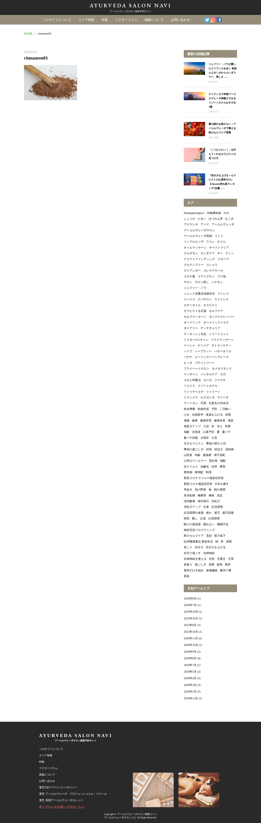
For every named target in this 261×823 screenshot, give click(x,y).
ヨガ (223, 374)
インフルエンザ (194, 241)
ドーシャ (189, 345)
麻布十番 (225, 570)
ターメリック (192, 322)
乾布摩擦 (189, 408)
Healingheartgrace (194, 212)
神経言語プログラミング (199, 529)
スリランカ (221, 299)
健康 (195, 420)
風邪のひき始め (194, 570)
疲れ (209, 512)
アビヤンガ (191, 224)
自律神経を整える (195, 558)
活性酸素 (189, 501)
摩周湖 (188, 472)
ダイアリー (191, 328)
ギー (220, 253)
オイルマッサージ (195, 247)
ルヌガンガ (207, 397)
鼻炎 (186, 576)
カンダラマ (207, 253)
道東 (211, 564)
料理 (208, 472)
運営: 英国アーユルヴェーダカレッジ (61, 800)
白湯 (203, 518)
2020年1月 (190, 691)
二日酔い (225, 408)
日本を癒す (222, 483)
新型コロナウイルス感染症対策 (204, 477)
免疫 (230, 420)
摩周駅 (199, 472)
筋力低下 (220, 535)
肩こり (188, 547)
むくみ (229, 218)
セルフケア (216, 310)
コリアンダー (192, 270)
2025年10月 (191, 611)
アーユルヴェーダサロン (199, 230)
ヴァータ (223, 397)
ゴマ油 (221, 276)
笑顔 (209, 535)
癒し (195, 518)
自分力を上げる (216, 547)
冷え (219, 426)
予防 (214, 408)
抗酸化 (204, 466)
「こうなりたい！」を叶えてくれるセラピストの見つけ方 (222, 154)
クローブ (223, 259)
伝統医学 (197, 414)
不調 (203, 403)
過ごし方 (200, 564)
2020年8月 (190, 658)
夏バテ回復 (191, 437)
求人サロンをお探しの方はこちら (61, 807)
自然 (212, 558)
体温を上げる (214, 414)
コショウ (212, 264)
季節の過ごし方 (194, 449)
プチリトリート (205, 362)
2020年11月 (191, 638)
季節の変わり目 (216, 443)
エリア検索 (86, 20)
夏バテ (226, 431)
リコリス (189, 385)
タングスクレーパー (222, 316)
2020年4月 (190, 678)
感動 (223, 460)
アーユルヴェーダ (222, 224)
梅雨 (211, 495)
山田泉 (188, 455)
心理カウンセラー (195, 460)
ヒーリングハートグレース (212, 356)
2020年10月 (191, 644)
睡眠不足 (223, 524)
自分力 (199, 547)
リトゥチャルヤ (194, 391)
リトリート (213, 391)
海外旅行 (203, 501)
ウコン (210, 241)
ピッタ (188, 362)
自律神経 (209, 553)
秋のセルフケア (194, 535)
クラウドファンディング (199, 259)
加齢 (186, 431)
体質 (228, 414)
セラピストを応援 (195, 310)
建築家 (207, 455)
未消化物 (189, 495)
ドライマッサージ (222, 339)
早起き (188, 489)
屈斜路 (229, 449)
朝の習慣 (219, 489)
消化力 (215, 501)
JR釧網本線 (214, 212)
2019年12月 (191, 698)
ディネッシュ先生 (195, 334)
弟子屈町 (219, 455)
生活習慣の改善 (194, 512)
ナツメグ (203, 345)
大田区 (204, 437)
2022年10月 (191, 618)
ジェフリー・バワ (195, 287)
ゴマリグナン (206, 276)
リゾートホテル (208, 385)
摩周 (222, 466)
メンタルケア (209, 374)
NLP (226, 212)
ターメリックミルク (216, 322)
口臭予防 (208, 431)
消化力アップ (192, 506)
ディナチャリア (210, 328)
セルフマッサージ (195, 316)
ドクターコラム (126, 20)
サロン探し (202, 282)
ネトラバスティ (221, 345)
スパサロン (205, 299)
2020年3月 (190, 684)
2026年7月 (190, 605)
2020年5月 (190, 671)
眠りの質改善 (192, 524)
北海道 (196, 431)
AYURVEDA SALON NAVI (130, 5)
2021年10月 (191, 631)
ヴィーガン (191, 403)
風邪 (228, 564)
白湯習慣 (214, 518)
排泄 (214, 466)
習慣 (229, 541)
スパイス (189, 299)
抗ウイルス (191, 466)
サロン (188, 282)
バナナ (188, 356)
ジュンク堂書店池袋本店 (199, 293)
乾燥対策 (203, 408)
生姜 (206, 506)
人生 (186, 414)
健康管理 (205, 420)
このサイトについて (57, 20)
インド (219, 235)
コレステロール (213, 270)
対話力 (218, 449)
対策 (209, 449)
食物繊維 (212, 570)
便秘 (186, 420)
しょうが (189, 218)
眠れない (209, 524)
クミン (229, 253)
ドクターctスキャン (196, 339)
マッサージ (191, 374)
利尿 (228, 426)
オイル (221, 241)
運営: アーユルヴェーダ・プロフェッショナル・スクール (73, 793)
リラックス (191, 397)
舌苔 (231, 558)
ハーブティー (203, 351)
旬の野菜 (200, 489)
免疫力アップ (192, 426)
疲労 (217, 512)
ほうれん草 (216, 218)
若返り (188, 564)
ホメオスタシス (222, 368)
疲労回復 (228, 512)
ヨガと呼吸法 (192, 380)
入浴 (206, 426)
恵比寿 (213, 460)
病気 (186, 518)
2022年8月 (190, 625)
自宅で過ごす (192, 553)
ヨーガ (207, 380)
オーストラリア (219, 247)
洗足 (219, 495)
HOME (28, 33)
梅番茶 (202, 495)
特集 (105, 20)
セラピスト (210, 305)
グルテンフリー (194, 264)
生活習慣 (217, 506)
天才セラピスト (194, 443)
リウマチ (220, 380)
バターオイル (222, 351)
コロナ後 (189, 276)
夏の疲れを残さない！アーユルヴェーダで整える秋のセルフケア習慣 (222, 128)
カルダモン (191, 253)
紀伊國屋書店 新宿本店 (198, 541)
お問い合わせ (180, 20)
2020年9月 (190, 651)
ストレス (223, 293)
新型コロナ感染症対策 (198, 483)
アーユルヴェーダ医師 (198, 235)
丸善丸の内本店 (219, 403)
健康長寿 (219, 420)
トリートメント (219, 334)
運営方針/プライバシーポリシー (58, 787)
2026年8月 (190, 598)
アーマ (204, 224)
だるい (202, 218)
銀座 (219, 564)
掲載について (154, 20)
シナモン (217, 282)
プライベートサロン (196, 368)
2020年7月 (190, 665)
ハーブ (188, 351)
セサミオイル (192, 305)
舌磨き (221, 558)
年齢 (197, 455)
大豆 (214, 437)
